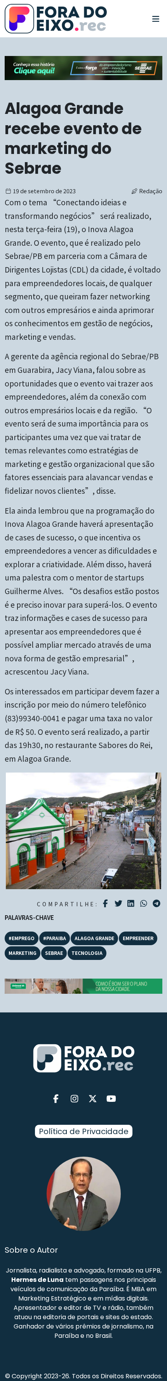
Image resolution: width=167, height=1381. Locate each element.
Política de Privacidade (84, 1131)
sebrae (54, 952)
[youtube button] (111, 1099)
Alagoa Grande (94, 938)
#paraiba (54, 938)
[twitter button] (92, 1099)
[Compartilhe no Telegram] (157, 903)
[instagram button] (74, 1099)
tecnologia (87, 952)
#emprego (22, 938)
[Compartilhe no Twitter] (119, 903)
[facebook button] (55, 1099)
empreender (138, 938)
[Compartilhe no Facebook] (106, 903)
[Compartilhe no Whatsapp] (145, 903)
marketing (23, 952)
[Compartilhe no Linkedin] (132, 903)
